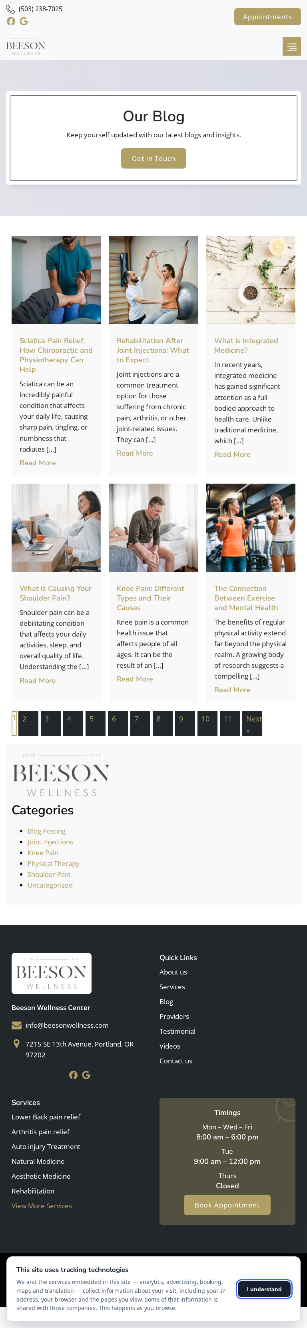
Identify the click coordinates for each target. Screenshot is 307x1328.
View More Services (42, 1205)
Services (172, 986)
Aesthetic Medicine (41, 1176)
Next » (254, 724)
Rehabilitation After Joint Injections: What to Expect (153, 350)
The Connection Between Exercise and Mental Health (246, 598)
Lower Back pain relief (46, 1116)
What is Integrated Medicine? (246, 345)
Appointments (267, 16)
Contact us (175, 1060)
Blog (166, 1001)
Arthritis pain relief (41, 1131)
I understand (264, 1289)
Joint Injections (50, 841)
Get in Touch (153, 158)
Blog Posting (47, 831)
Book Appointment (227, 1204)
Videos (169, 1046)
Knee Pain (43, 852)
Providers (174, 1016)
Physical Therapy (54, 863)
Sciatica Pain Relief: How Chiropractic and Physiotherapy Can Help (56, 355)
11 (228, 718)
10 (205, 718)
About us (173, 971)
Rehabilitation (33, 1190)
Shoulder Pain (49, 874)
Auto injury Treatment (46, 1146)
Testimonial (177, 1031)
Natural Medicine (38, 1161)
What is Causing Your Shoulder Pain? (56, 593)
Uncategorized (50, 885)
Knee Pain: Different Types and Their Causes (150, 598)
